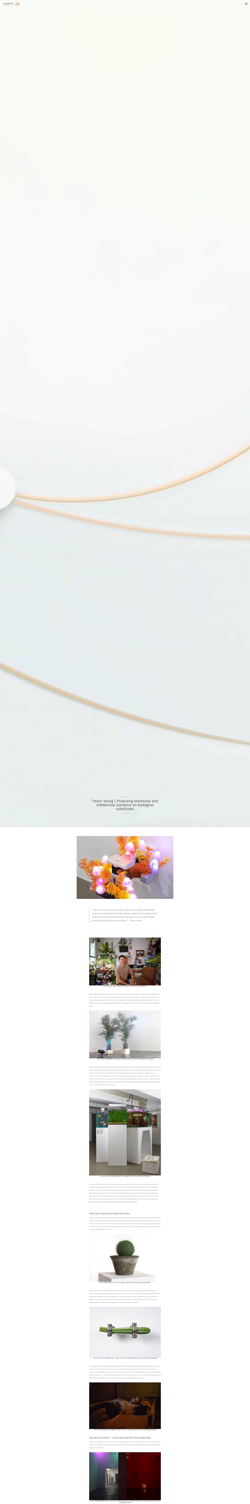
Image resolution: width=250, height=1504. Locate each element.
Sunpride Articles (125, 797)
